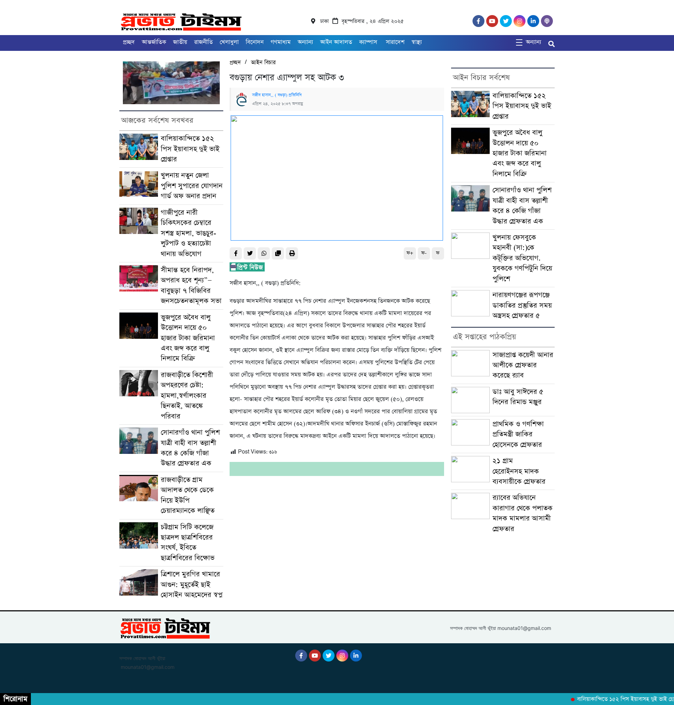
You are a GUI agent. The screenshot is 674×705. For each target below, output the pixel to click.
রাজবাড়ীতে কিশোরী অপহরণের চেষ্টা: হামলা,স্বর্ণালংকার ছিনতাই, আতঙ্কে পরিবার (187, 395)
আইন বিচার (263, 63)
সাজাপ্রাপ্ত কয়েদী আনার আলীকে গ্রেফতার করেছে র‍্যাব (523, 365)
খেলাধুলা (229, 42)
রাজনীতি (203, 42)
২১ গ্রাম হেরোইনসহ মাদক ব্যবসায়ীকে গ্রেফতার (519, 471)
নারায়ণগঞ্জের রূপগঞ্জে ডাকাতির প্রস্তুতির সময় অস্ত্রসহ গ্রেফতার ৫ (522, 305)
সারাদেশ (395, 42)
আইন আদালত (336, 42)
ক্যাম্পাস (369, 42)
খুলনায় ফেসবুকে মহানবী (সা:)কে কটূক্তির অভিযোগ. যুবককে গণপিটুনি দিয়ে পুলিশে (522, 258)
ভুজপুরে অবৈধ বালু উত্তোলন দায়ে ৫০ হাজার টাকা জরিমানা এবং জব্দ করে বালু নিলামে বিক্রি (188, 338)
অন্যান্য (305, 42)
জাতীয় (180, 42)
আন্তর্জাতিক (154, 42)
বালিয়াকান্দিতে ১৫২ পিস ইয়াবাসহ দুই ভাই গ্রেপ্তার (190, 149)
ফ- (424, 253)
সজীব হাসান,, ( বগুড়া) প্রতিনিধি (277, 95)
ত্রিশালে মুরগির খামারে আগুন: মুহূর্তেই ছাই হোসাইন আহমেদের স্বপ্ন (192, 585)
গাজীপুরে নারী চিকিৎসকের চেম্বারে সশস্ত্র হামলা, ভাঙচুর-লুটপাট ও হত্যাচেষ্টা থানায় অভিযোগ (188, 233)
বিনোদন (255, 42)
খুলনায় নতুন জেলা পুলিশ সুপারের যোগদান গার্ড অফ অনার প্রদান (192, 186)
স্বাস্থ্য (416, 42)
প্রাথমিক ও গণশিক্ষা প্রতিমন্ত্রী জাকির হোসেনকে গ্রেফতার (518, 434)
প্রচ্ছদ (129, 42)
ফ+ (410, 253)
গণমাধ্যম (281, 42)
